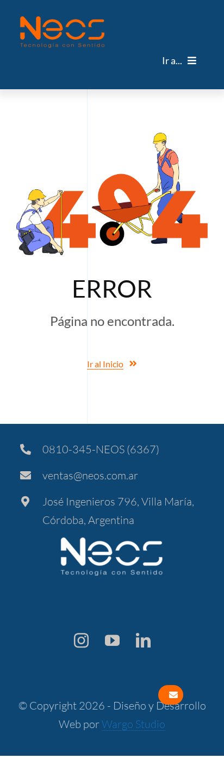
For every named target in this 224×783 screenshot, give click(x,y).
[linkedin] (143, 640)
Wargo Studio (133, 724)
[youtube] (112, 640)
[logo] (62, 21)
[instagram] (81, 640)
